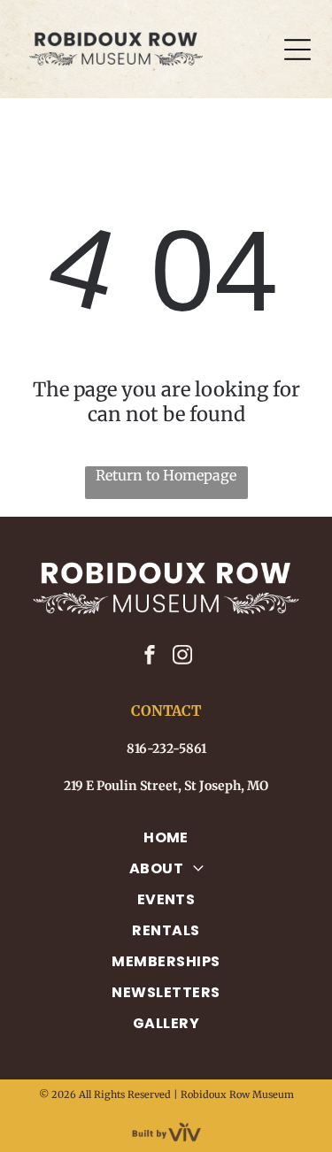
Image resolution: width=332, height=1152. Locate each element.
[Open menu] (297, 49)
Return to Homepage (166, 475)
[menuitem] (166, 837)
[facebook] (149, 657)
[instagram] (182, 657)
